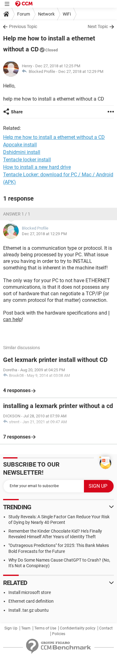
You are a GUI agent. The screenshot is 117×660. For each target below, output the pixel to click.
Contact (106, 628)
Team (26, 628)
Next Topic (98, 26)
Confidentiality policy (77, 628)
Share (17, 111)
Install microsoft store (29, 592)
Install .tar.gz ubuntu (28, 610)
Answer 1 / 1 (16, 213)
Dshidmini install (21, 152)
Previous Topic (23, 26)
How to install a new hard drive (37, 167)
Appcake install (20, 145)
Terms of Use (45, 628)
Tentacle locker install (27, 160)
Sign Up (10, 628)
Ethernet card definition (31, 601)
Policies (58, 634)
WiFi (67, 14)
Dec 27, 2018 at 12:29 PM (80, 71)
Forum (23, 14)
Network (46, 14)
